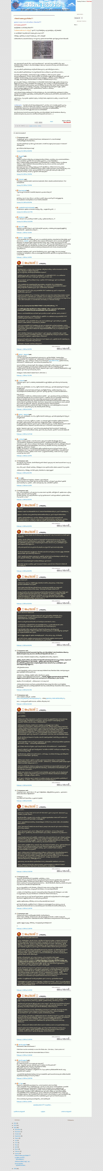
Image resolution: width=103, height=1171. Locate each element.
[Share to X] (38, 122)
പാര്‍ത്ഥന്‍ (21, 380)
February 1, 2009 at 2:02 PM (24, 349)
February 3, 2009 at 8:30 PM (24, 571)
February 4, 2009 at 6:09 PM (24, 785)
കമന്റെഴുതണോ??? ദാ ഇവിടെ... (42, 1105)
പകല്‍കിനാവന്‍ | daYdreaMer (26, 207)
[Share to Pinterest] (41, 122)
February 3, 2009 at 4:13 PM (24, 485)
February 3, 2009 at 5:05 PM (24, 499)
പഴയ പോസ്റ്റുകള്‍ (66, 1111)
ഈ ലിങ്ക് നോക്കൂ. (54, 360)
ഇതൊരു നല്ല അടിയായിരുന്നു (55, 698)
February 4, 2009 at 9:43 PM (24, 801)
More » (75, 24)
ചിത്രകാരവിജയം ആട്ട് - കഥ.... (23, 1161)
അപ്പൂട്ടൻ (20, 156)
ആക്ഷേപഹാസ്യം (33, 125)
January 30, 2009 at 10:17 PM (24, 212)
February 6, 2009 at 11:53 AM (24, 1055)
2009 (15, 1127)
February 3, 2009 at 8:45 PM (24, 645)
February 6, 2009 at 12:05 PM (24, 1078)
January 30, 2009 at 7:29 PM (24, 185)
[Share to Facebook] (40, 122)
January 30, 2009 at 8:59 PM (24, 202)
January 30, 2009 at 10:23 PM (24, 221)
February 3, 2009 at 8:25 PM (24, 526)
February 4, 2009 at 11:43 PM (24, 990)
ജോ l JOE (21, 226)
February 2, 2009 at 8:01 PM (24, 473)
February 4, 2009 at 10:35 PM (24, 871)
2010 (15, 1125)
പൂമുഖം (43, 1111)
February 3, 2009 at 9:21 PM (24, 690)
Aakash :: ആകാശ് (23, 237)
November (18, 1131)
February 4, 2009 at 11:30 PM (24, 908)
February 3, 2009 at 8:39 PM (24, 603)
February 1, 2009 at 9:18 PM (24, 409)
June (16, 1142)
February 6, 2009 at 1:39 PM (24, 1101)
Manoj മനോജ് (22, 190)
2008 (15, 1168)
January (17, 1153)
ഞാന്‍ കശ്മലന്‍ (22, 1044)
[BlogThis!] (37, 122)
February (17, 1151)
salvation (26, 241)
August (17, 1138)
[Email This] (35, 122)
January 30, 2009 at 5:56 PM (24, 151)
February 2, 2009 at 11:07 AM (24, 434)
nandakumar (21, 217)
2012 (15, 1123)
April (16, 1147)
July (16, 1140)
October (17, 1133)
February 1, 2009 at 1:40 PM (24, 257)
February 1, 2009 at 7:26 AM (24, 232)
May (16, 1144)
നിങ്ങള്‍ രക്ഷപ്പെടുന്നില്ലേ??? (23, 18)
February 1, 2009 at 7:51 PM (24, 375)
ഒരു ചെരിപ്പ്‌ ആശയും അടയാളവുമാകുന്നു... (29, 698)
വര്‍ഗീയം (39, 125)
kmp (19, 478)
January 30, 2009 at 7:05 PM (24, 174)
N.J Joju (20, 1083)
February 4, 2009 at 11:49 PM (24, 1039)
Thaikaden (21, 179)
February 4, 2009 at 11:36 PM (24, 928)
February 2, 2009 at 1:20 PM (24, 455)
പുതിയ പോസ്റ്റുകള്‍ (19, 1111)
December (18, 1129)
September (18, 1136)
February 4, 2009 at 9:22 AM (24, 704)
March (17, 1149)
